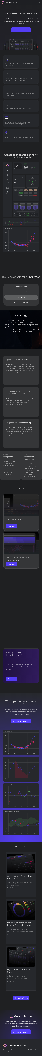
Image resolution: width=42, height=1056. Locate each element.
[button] (39, 2)
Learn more (11, 526)
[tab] (21, 286)
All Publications (21, 998)
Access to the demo (21, 30)
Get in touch (11, 679)
